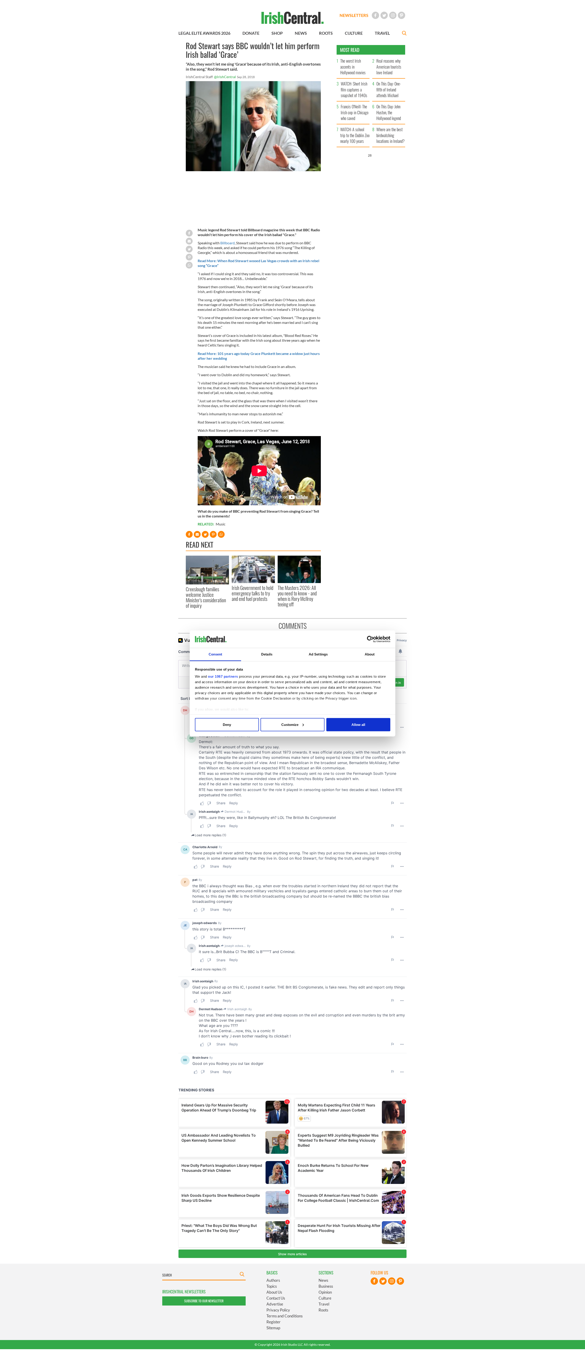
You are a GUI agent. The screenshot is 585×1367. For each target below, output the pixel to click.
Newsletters (354, 15)
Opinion (325, 1292)
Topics (271, 1286)
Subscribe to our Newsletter (203, 1300)
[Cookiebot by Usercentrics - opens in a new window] (370, 639)
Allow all (358, 724)
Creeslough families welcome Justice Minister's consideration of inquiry (206, 597)
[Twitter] (384, 15)
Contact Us (275, 1298)
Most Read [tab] (349, 49)
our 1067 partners (223, 676)
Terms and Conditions (284, 1316)
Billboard (227, 243)
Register (273, 1321)
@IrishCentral (225, 77)
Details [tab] (266, 654)
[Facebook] (375, 15)
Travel (324, 1304)
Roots (323, 1310)
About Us (274, 1292)
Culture (325, 1298)
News (323, 1280)
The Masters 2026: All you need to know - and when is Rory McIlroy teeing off (297, 596)
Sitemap (273, 1327)
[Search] (404, 34)
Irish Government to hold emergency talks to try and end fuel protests (252, 593)
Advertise (274, 1304)
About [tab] (370, 654)
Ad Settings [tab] (318, 654)
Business (326, 1286)
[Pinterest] (401, 15)
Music (220, 524)
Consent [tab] (215, 654)
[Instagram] (392, 15)
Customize (289, 724)
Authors (273, 1280)
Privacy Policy (278, 1310)
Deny (227, 724)
